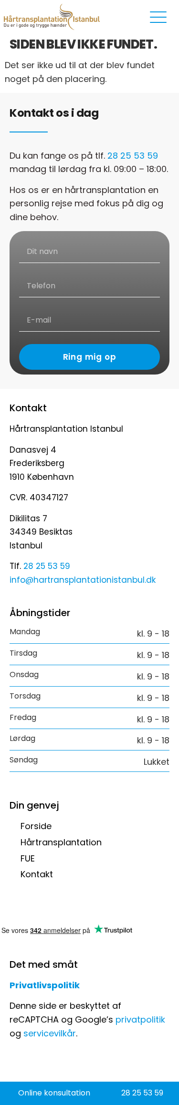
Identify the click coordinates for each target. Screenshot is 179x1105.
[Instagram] (40, 908)
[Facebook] (17, 908)
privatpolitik (140, 1019)
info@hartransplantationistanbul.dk (83, 580)
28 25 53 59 (132, 156)
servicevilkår (49, 1033)
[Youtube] (64, 908)
